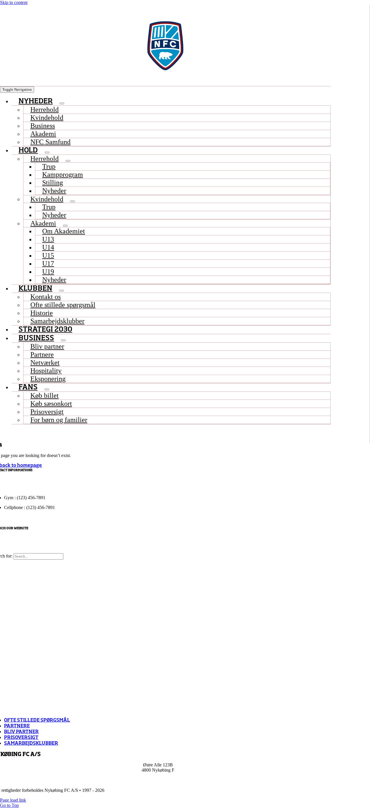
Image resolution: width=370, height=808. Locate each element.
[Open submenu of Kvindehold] (72, 201)
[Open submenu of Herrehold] (68, 161)
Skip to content (13, 2)
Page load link (13, 800)
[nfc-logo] (165, 45)
